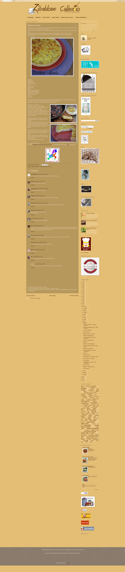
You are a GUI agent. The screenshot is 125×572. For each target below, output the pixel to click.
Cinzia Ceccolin (34, 203)
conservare (90, 396)
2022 (83, 289)
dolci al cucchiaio (91, 409)
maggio (84, 319)
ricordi (88, 434)
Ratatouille (85, 342)
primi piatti (87, 425)
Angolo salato (55, 17)
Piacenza (82, 422)
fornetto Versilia (83, 412)
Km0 (98, 413)
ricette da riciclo (95, 430)
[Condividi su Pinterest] (47, 165)
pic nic (93, 423)
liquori (90, 414)
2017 (83, 298)
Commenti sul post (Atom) (35, 298)
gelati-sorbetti (94, 412)
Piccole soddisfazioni (81, 17)
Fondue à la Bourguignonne (88, 335)
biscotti (85, 391)
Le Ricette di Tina (34, 174)
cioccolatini (83, 395)
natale (89, 418)
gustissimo (83, 413)
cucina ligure (94, 401)
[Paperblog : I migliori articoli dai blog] (84, 493)
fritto (88, 412)
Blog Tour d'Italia (91, 391)
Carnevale (83, 393)
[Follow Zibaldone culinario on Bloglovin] (86, 132)
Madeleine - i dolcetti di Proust (89, 366)
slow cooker (89, 439)
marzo (84, 370)
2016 (83, 299)
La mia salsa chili (86, 332)
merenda (90, 415)
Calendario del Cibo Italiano (90, 392)
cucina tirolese (96, 406)
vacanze (92, 440)
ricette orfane (83, 434)
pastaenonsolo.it (34, 188)
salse (92, 434)
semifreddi (83, 439)
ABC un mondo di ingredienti (88, 386)
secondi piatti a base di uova (91, 438)
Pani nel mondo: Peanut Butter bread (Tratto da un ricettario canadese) (92, 459)
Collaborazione (84, 396)
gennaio (85, 374)
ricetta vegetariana (93, 428)
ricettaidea (87, 430)
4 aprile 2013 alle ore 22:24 (43, 174)
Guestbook (37, 17)
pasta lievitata (93, 420)
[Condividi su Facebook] (46, 165)
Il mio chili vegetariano (87, 330)
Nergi (94, 418)
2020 (83, 292)
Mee (31, 225)
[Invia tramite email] (42, 165)
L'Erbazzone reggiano (90, 213)
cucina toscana (86, 407)
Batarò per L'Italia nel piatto (88, 340)
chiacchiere (89, 393)
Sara (32, 235)
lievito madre (84, 414)
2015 (83, 301)
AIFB (83, 484)
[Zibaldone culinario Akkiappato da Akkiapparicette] (86, 518)
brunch (97, 391)
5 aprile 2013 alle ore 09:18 (41, 242)
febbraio (85, 372)
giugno (84, 317)
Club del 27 (92, 395)
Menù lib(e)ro (83, 415)
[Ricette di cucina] (85, 524)
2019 (83, 294)
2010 (83, 380)
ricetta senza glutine (90, 426)
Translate (90, 128)
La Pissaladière (86, 360)
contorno (85, 397)
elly (31, 256)
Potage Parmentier (86, 354)
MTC (95, 416)
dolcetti (94, 408)
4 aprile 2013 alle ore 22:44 (39, 181)
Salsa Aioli (85, 353)
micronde (89, 416)
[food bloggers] (87, 530)
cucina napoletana (93, 402)
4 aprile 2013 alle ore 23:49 (39, 195)
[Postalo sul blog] (43, 165)
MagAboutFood (95, 414)
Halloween (88, 413)
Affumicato (83, 387)
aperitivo (37, 166)
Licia (32, 218)
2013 (83, 305)
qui (67, 144)
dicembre (85, 306)
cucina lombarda (84, 402)
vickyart (32, 195)
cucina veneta (94, 407)
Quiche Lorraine (86, 364)
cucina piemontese (95, 403)
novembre (85, 308)
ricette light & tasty (87, 433)
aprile (84, 321)
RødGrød (85, 322)
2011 (83, 378)
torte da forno (96, 439)
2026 (83, 281)
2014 (83, 303)
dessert (88, 408)
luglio (84, 315)
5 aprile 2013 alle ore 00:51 (43, 203)
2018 (83, 296)
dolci (82, 409)
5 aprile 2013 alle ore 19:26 (38, 256)
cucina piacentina (85, 403)
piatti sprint (90, 422)
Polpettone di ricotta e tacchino (89, 333)
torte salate (86, 440)
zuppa (91, 441)
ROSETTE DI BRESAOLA (92, 476)
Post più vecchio (74, 295)
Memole (32, 249)
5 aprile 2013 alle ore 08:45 (38, 225)
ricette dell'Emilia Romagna (90, 431)
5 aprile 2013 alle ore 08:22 (38, 218)
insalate (93, 413)
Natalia (32, 210)
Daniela (32, 181)
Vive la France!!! (86, 368)
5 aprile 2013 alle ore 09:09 (38, 235)
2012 (83, 376)
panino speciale (88, 419)
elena (34, 164)
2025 (83, 283)
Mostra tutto (97, 489)
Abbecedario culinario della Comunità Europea (42, 144)
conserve (97, 396)
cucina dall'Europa (42, 166)
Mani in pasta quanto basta (87, 466)
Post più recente (30, 295)
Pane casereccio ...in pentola (88, 358)
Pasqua (95, 419)
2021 (83, 290)
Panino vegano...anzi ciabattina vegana (90, 356)
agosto (84, 314)
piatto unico (48, 166)
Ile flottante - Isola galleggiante (89, 343)
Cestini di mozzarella (92, 467)
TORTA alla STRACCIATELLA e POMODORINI (91, 449)
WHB (86, 441)
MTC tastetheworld (84, 418)
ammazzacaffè (92, 387)
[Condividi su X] (45, 165)
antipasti (33, 166)
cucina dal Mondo (91, 400)
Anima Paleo (33, 242)
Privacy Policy (46, 17)
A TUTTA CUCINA (85, 447)
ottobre (84, 310)
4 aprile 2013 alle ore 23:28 (43, 188)
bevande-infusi (91, 390)
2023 (83, 287)
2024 (83, 285)
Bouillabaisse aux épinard (88, 348)
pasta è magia (84, 420)
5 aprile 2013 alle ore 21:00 (40, 264)
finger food (93, 410)
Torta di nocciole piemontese (91, 220)
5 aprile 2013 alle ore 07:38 (39, 210)
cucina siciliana (87, 406)
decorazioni (83, 408)
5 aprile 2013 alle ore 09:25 (39, 249)
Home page (30, 17)
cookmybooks (92, 397)
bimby (97, 390)
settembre (85, 312)
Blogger (67, 562)
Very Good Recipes (84, 252)
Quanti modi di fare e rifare (87, 457)
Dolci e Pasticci (85, 475)
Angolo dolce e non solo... (67, 17)
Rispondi (32, 177)
